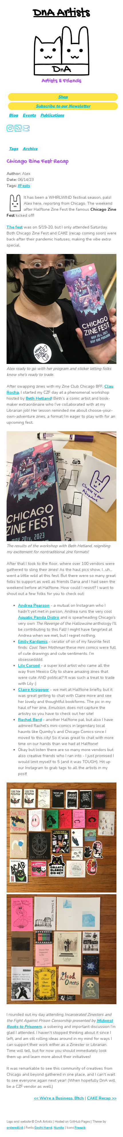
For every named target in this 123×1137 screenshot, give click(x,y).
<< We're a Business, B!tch (59, 1098)
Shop (63, 97)
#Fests (24, 185)
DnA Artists (61, 13)
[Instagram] (10, 130)
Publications (52, 115)
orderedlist (15, 1128)
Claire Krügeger (33, 689)
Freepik (80, 1128)
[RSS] (18, 130)
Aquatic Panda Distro (38, 617)
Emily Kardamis (32, 641)
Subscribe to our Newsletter (63, 106)
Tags (13, 148)
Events (29, 115)
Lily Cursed (29, 665)
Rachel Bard (30, 719)
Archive (30, 148)
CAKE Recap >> (101, 1098)
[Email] (26, 130)
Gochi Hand (43, 1128)
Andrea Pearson (33, 605)
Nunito (59, 1128)
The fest (15, 227)
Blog (13, 115)
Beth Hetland (38, 398)
